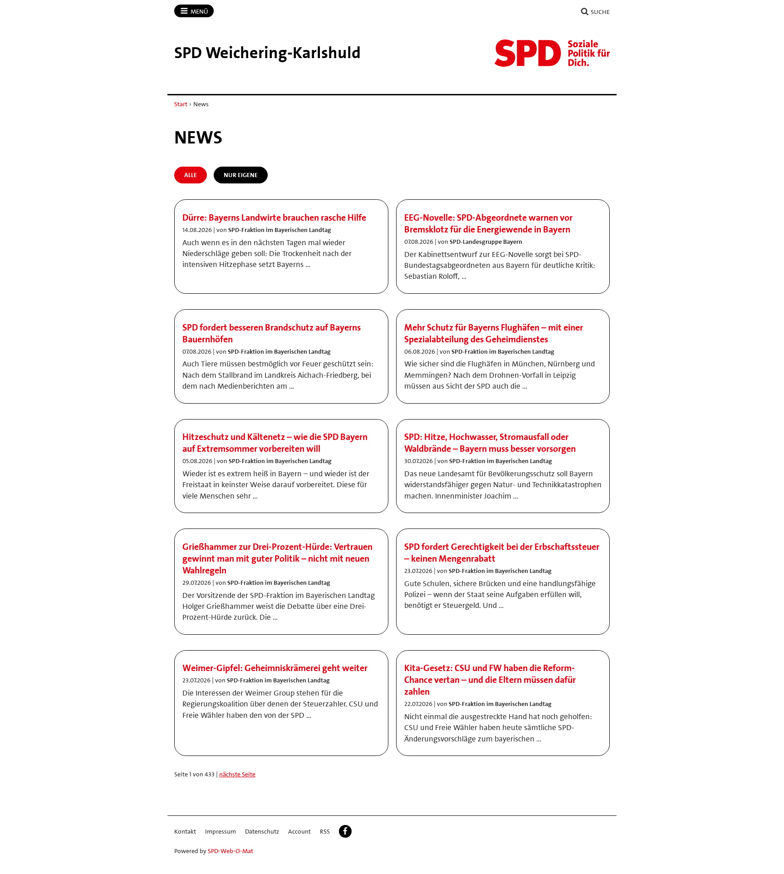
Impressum (220, 831)
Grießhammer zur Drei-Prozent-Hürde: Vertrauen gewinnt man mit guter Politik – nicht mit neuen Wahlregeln (277, 558)
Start (180, 104)
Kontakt (185, 831)
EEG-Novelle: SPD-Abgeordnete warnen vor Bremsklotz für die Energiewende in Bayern (488, 223)
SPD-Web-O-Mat (230, 851)
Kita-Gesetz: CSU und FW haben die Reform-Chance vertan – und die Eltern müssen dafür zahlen (490, 679)
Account (299, 831)
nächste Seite (237, 774)
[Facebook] (345, 831)
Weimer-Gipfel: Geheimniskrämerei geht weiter (275, 668)
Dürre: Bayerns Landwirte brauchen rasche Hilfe (274, 217)
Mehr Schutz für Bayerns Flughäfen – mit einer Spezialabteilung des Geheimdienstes (493, 333)
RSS (325, 831)
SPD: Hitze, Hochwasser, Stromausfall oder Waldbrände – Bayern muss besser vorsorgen (490, 442)
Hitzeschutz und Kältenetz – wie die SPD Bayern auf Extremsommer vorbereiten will (275, 442)
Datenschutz (262, 831)
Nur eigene (241, 175)
